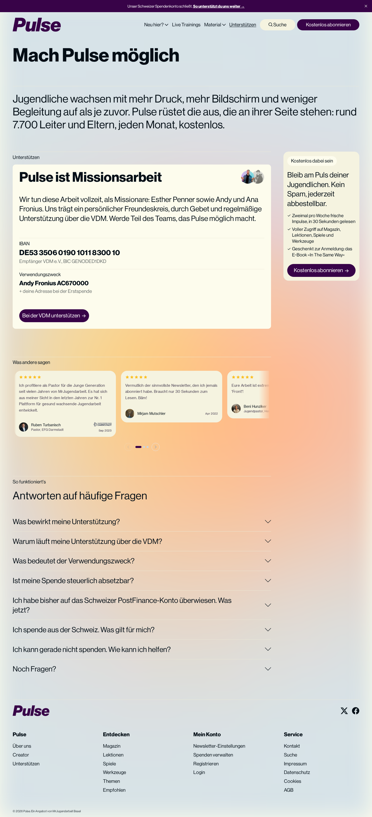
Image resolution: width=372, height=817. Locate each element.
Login (199, 772)
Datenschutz (297, 772)
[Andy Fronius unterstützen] (248, 177)
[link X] (344, 710)
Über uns (22, 746)
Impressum (295, 763)
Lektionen (113, 755)
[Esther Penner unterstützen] (257, 177)
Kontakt (292, 746)
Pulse (26, 811)
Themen (111, 781)
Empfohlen (114, 790)
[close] (366, 6)
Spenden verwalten (213, 755)
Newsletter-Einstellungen (219, 746)
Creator (21, 755)
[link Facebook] (355, 710)
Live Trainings (186, 24)
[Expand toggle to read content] (268, 521)
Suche (279, 24)
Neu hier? (154, 24)
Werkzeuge (114, 772)
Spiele (109, 763)
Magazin (111, 746)
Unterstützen (242, 24)
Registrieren (206, 763)
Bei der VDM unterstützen (51, 315)
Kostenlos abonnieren (328, 24)
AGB (288, 790)
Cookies (292, 781)
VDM (99, 218)
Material (212, 24)
